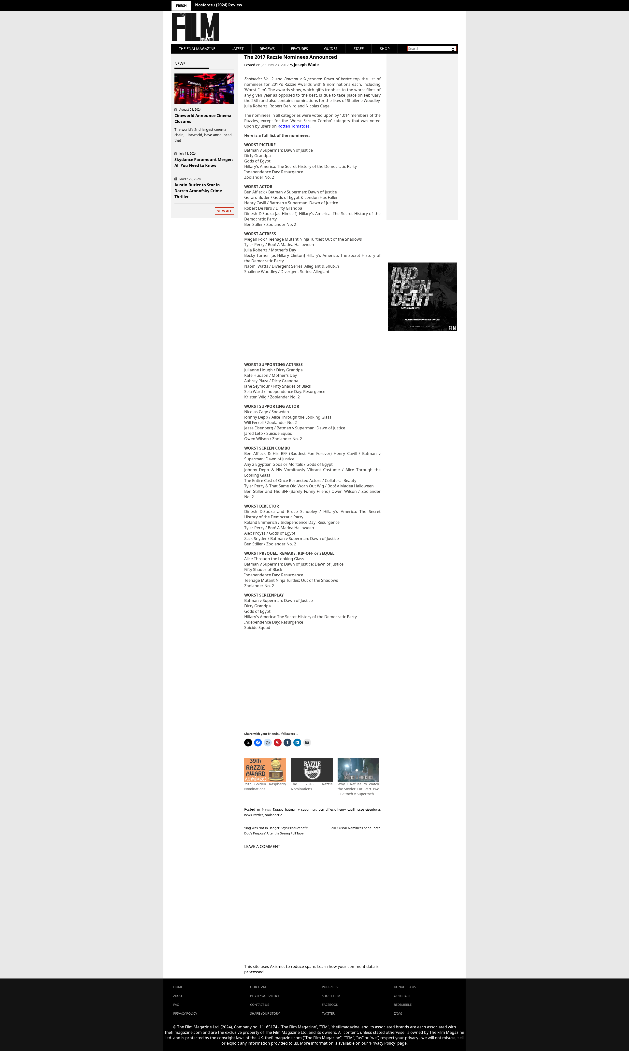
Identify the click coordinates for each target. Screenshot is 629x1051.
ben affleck (326, 809)
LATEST (237, 48)
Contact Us (259, 1004)
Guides (330, 48)
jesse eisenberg (368, 809)
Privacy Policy (185, 1013)
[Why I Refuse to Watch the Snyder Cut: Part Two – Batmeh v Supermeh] (358, 770)
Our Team (258, 987)
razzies (258, 815)
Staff (359, 48)
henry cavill (346, 809)
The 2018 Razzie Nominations (312, 786)
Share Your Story (265, 1013)
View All (224, 211)
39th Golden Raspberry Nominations (265, 786)
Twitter (328, 1013)
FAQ (176, 1004)
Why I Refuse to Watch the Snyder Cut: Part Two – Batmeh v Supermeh (358, 789)
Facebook (330, 1004)
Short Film (331, 995)
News (266, 809)
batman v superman (300, 809)
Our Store (402, 995)
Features (299, 48)
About (178, 995)
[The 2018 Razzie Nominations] (312, 770)
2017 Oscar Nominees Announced (356, 828)
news (248, 815)
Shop (385, 48)
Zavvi (398, 1013)
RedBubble (403, 1004)
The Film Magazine (197, 48)
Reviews (267, 48)
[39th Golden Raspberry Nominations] (265, 770)
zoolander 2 (273, 815)
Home (178, 987)
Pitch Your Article (265, 995)
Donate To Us (405, 987)
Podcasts (330, 987)
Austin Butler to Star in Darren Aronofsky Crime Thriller (198, 190)
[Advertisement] (312, 318)
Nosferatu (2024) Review (218, 5)
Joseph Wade (306, 64)
